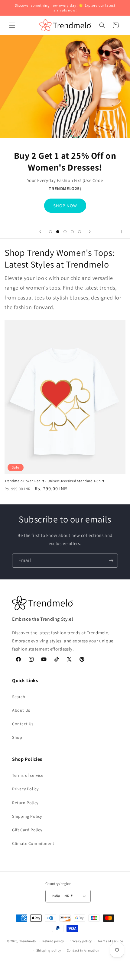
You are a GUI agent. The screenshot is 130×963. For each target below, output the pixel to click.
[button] (12, 25)
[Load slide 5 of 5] (79, 231)
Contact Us (23, 723)
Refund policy (53, 941)
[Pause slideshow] (123, 231)
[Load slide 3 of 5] (65, 231)
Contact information (83, 950)
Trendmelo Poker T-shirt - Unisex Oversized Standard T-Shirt (54, 480)
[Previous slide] (40, 231)
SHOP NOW (65, 205)
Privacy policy (81, 941)
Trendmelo (27, 941)
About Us (21, 710)
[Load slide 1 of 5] (50, 231)
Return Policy (25, 802)
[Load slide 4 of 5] (72, 231)
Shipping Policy (27, 816)
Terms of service (28, 775)
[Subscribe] (111, 561)
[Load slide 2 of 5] (57, 231)
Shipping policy (48, 950)
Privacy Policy (25, 789)
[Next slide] (89, 231)
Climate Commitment (33, 843)
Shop (17, 737)
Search (18, 696)
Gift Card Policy (27, 830)
